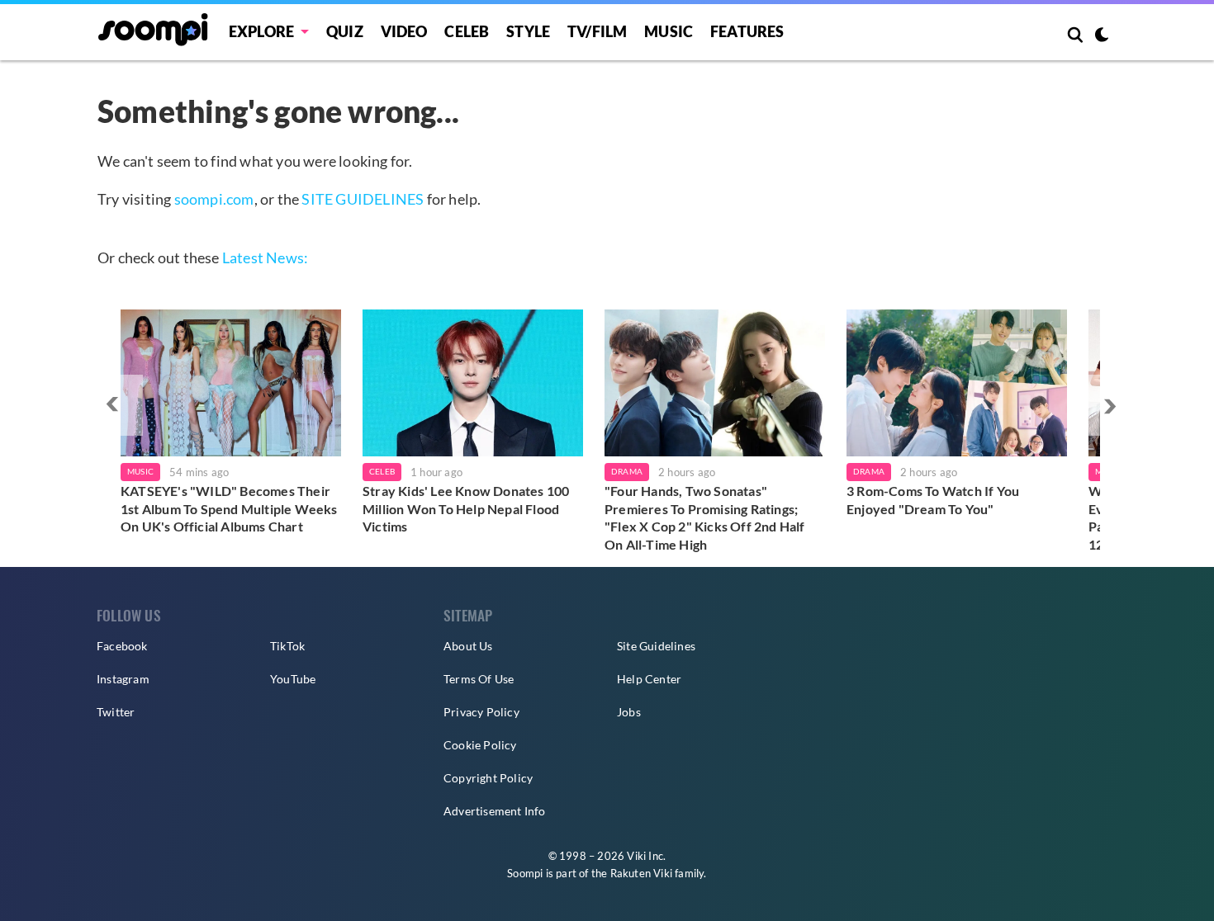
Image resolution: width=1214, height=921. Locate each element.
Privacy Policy (481, 712)
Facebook (122, 646)
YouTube (292, 679)
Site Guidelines (656, 646)
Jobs (629, 712)
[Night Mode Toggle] (1101, 36)
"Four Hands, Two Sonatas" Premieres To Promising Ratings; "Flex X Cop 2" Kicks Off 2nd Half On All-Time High (705, 517)
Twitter (116, 712)
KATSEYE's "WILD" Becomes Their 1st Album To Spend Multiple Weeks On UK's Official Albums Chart (229, 508)
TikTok (287, 646)
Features (747, 31)
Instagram (123, 679)
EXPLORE (261, 31)
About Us (468, 646)
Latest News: (265, 257)
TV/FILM (597, 31)
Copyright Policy (488, 778)
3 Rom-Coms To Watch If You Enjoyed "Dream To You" (932, 500)
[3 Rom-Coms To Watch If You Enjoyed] (956, 382)
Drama (627, 471)
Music (668, 31)
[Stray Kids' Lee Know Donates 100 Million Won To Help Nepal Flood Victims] (473, 382)
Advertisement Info (494, 811)
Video (404, 31)
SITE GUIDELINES (362, 199)
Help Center (649, 679)
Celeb (466, 31)
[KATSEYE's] (231, 382)
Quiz (344, 31)
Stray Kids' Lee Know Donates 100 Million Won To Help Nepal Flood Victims (466, 508)
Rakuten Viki (641, 873)
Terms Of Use (478, 679)
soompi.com (214, 199)
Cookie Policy (480, 745)
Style (528, 31)
